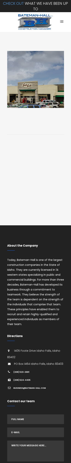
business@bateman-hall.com (29, 388)
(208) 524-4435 (21, 380)
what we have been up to (35, 6)
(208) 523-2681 (21, 372)
